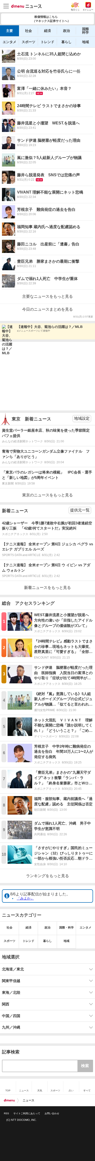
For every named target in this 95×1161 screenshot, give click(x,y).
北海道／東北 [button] (13, 969)
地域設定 (82, 418)
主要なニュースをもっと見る (47, 296)
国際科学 (85, 30)
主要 (9, 31)
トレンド (47, 42)
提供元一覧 (80, 510)
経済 (47, 31)
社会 (28, 31)
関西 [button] (5, 1004)
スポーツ (28, 42)
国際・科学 (66, 927)
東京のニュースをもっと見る (47, 495)
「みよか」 (25, 898)
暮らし (66, 42)
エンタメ (9, 42)
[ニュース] (26, 6)
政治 (66, 31)
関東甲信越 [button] (11, 981)
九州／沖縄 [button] (11, 1027)
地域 (85, 42)
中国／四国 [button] (11, 1016)
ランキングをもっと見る (47, 876)
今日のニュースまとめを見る (47, 309)
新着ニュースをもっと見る (47, 587)
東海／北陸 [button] (11, 992)
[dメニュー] (9, 1100)
